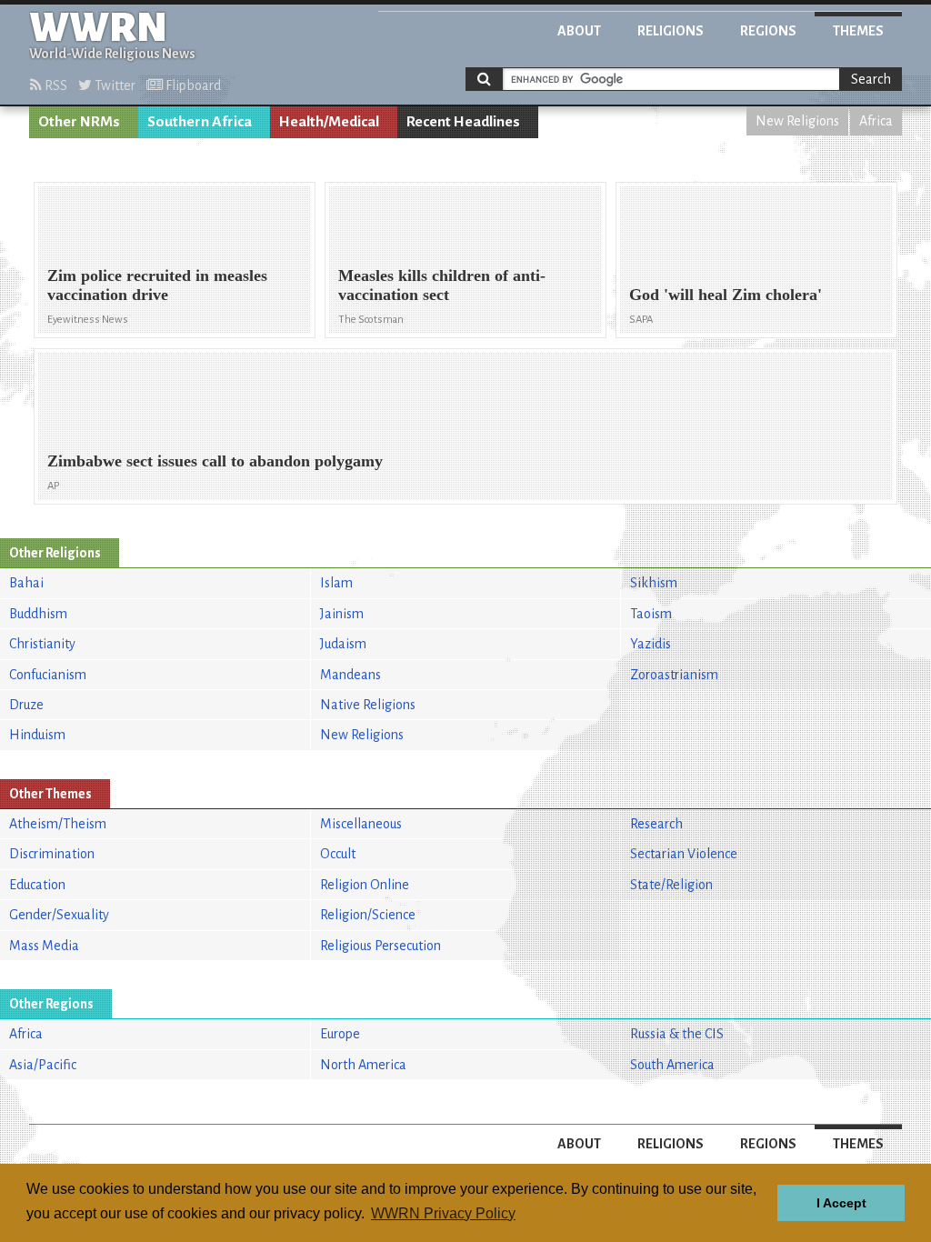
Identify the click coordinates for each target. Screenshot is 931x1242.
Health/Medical (329, 122)
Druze (26, 704)
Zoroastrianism (674, 674)
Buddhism (38, 613)
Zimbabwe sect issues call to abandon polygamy (215, 461)
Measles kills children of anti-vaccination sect (442, 285)
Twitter (113, 85)
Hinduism (37, 734)
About (579, 31)
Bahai (26, 583)
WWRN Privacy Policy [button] (443, 1213)
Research (656, 823)
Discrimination (52, 853)
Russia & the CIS (677, 1034)
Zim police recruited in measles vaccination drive (157, 285)
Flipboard (192, 85)
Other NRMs (79, 122)
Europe (340, 1034)
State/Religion (671, 884)
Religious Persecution (380, 945)
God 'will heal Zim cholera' (725, 294)
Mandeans (350, 674)
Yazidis (650, 643)
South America (672, 1064)
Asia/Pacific (42, 1064)
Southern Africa (199, 122)
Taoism (651, 613)
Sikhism (653, 583)
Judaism (343, 643)
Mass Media (44, 945)
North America (363, 1064)
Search (871, 79)
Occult (337, 853)
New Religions (797, 121)
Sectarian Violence (683, 853)
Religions (670, 31)
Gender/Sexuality (59, 914)
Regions (768, 31)
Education (37, 884)
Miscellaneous (361, 823)
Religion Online (364, 884)
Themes (858, 31)
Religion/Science (367, 914)
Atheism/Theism (57, 823)
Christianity (42, 643)
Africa (876, 121)
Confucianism (47, 674)
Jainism (342, 613)
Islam (336, 583)
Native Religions (367, 704)
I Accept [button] (841, 1203)
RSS (54, 85)
